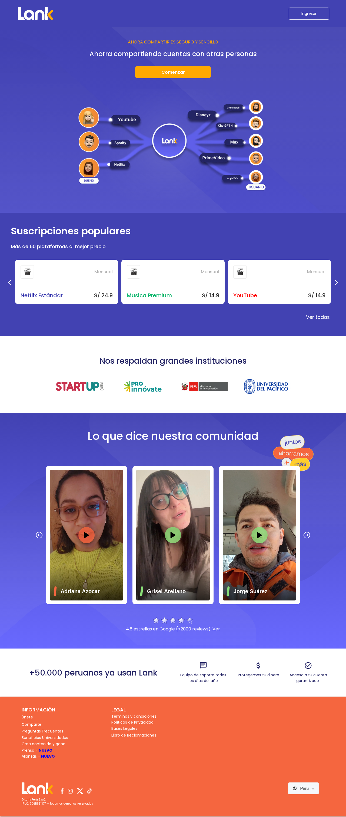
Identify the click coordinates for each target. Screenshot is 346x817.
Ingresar (309, 13)
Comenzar (173, 72)
